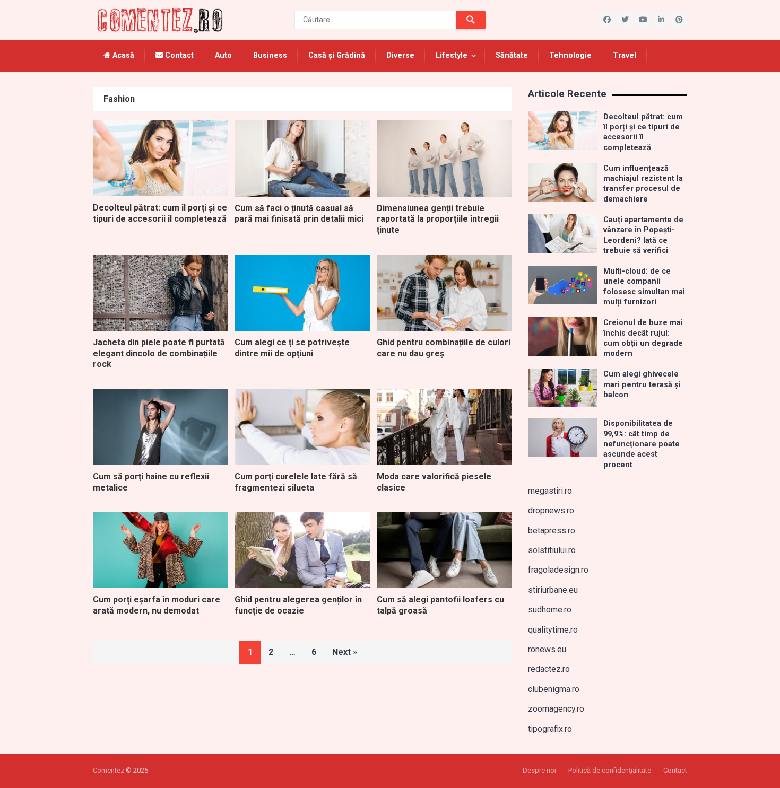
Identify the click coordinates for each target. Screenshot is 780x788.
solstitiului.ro (552, 550)
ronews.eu (547, 649)
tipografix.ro (550, 729)
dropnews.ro (551, 510)
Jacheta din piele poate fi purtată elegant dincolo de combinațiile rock (159, 353)
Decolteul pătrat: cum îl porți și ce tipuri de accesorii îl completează (160, 213)
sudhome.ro (549, 610)
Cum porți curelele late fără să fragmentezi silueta (296, 482)
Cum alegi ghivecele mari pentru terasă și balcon (641, 384)
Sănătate (512, 55)
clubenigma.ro (553, 689)
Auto (223, 55)
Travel (624, 55)
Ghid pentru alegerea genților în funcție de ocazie (298, 605)
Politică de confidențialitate (609, 770)
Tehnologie (570, 55)
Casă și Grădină (336, 55)
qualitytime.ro (553, 630)
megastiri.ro (550, 491)
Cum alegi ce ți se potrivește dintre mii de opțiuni (292, 347)
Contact (178, 55)
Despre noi (539, 770)
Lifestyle (451, 55)
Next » (344, 652)
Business (270, 55)
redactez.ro (549, 669)
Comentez (108, 770)
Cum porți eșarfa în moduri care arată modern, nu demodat (156, 605)
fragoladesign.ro (558, 570)
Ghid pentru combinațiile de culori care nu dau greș (443, 347)
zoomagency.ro (556, 709)
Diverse (400, 55)
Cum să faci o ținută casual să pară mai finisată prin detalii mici (299, 213)
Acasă (122, 55)
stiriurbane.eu (553, 590)
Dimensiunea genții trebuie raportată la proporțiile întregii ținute (438, 219)
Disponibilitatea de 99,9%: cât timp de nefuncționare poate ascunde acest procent (641, 444)
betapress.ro (551, 531)
